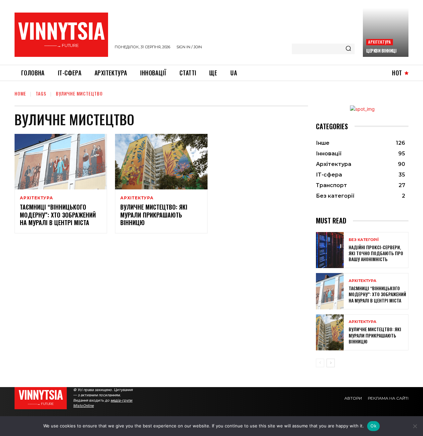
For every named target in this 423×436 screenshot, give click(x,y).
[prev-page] (320, 363)
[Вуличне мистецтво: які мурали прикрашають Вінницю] (161, 161)
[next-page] (331, 363)
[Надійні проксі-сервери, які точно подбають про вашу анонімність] (330, 250)
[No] (414, 426)
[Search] (348, 49)
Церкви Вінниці (381, 50)
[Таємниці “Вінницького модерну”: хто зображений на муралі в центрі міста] (61, 161)
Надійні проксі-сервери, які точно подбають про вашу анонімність (376, 253)
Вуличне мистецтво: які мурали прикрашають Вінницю (153, 215)
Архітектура (379, 42)
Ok (373, 425)
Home (20, 93)
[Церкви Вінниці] (385, 32)
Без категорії (364, 240)
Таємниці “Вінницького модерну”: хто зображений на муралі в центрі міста (58, 215)
